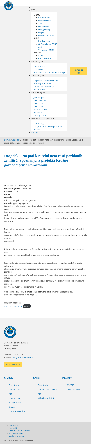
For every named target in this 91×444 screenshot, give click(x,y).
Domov (7, 139)
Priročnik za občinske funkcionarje (49, 72)
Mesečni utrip (40, 66)
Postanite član (78, 71)
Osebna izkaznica (46, 35)
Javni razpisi (39, 97)
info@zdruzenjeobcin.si (22, 357)
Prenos (26, 306)
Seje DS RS (38, 106)
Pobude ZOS (39, 89)
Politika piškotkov (16, 433)
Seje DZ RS (38, 103)
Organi (41, 32)
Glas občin (38, 69)
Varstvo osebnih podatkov (19, 430)
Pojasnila (38, 112)
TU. (36, 294)
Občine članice (45, 20)
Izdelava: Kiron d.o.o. (17, 436)
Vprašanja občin (41, 109)
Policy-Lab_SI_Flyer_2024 (13, 306)
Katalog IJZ (13, 428)
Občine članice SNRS (47, 44)
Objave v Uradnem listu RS (46, 80)
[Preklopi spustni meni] (36, 10)
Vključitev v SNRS (46, 50)
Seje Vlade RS (40, 100)
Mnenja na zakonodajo (44, 86)
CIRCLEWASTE (44, 58)
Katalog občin (40, 115)
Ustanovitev (43, 26)
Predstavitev (44, 17)
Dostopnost (13, 425)
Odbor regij (39, 123)
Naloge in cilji (44, 29)
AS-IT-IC (41, 55)
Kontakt (35, 132)
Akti (40, 23)
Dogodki (15, 139)
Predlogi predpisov (42, 83)
